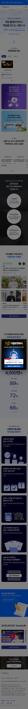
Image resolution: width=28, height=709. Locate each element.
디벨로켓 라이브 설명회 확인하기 (13, 366)
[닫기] (24, 341)
